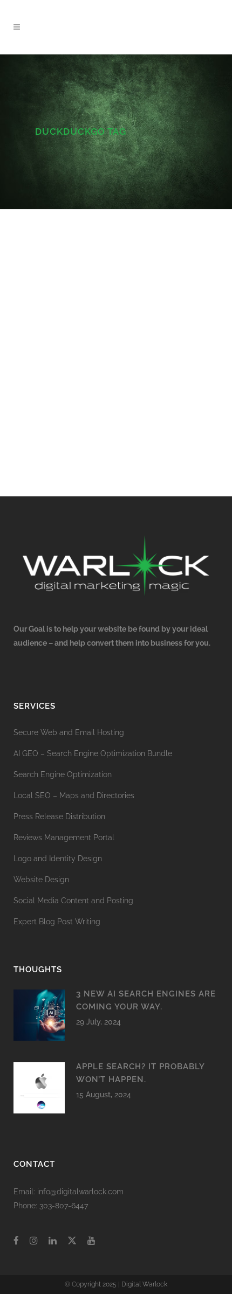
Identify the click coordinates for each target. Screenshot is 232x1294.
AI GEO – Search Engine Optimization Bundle (92, 753)
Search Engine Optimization (62, 774)
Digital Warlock (144, 1284)
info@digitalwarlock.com (80, 1191)
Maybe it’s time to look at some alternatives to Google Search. (107, 316)
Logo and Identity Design (57, 858)
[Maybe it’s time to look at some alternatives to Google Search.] (116, 249)
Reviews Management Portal (63, 837)
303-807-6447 (63, 1205)
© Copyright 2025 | (93, 1284)
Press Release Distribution (59, 816)
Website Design (41, 879)
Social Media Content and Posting (73, 900)
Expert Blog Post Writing (56, 921)
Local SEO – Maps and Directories (73, 795)
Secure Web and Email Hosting (68, 732)
